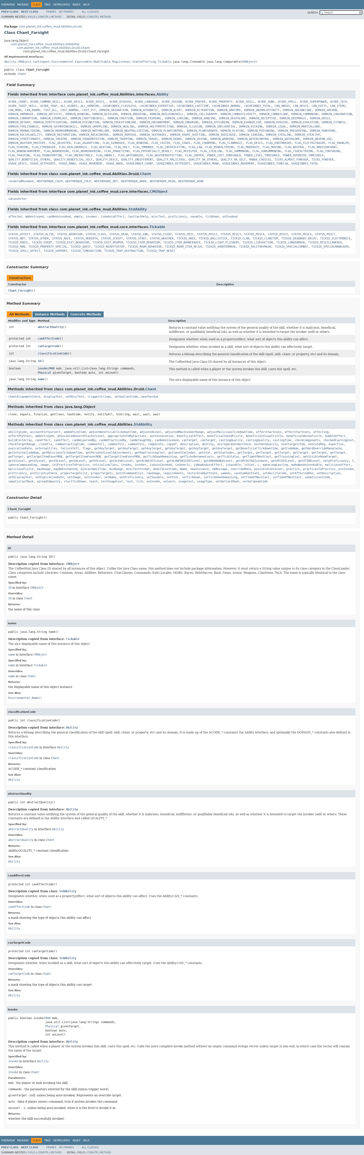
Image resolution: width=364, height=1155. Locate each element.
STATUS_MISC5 (278, 234)
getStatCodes (224, 452)
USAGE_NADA (114, 163)
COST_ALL (50, 110)
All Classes (90, 11)
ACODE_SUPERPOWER (313, 101)
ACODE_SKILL (245, 101)
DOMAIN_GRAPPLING (94, 126)
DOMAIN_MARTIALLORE (305, 126)
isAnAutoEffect (112, 216)
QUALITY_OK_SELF (233, 159)
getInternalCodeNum (23, 452)
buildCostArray (20, 440)
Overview (8, 4)
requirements (173, 473)
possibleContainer (268, 469)
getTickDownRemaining (160, 456)
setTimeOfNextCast (255, 477)
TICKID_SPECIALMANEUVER (330, 246)
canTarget (189, 440)
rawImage (153, 473)
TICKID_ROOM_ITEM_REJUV (183, 246)
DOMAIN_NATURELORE (95, 130)
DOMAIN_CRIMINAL (149, 118)
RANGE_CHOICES (260, 159)
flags (86, 448)
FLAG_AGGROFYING (86, 143)
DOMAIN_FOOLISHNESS (23, 126)
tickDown (212, 216)
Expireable (83, 61)
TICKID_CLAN (240, 238)
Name (183, 469)
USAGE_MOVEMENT (91, 163)
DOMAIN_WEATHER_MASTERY (26, 143)
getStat (204, 452)
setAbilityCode (274, 473)
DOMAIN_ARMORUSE (20, 114)
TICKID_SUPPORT (55, 250)
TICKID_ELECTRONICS (335, 238)
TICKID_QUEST (81, 246)
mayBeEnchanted (65, 469)
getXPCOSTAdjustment (252, 460)
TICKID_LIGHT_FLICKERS (221, 242)
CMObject (24, 61)
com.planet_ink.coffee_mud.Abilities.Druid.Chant (53, 47)
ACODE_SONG (266, 101)
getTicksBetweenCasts (197, 456)
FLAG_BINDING (138, 143)
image (44, 464)
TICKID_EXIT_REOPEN (107, 242)
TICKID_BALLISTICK (213, 238)
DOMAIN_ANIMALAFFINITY (262, 110)
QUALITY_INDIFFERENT (137, 159)
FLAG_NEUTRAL (295, 147)
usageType (204, 481)
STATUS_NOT (16, 238)
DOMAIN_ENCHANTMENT (155, 122)
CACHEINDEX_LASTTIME (193, 106)
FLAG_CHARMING (204, 143)
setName (110, 477)
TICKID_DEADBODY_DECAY (299, 238)
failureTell (69, 448)
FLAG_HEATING (101, 147)
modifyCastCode (165, 469)
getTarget (245, 452)
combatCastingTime (69, 444)
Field (31, 16)
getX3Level (57, 460)
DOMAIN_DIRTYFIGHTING (50, 122)
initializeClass (105, 464)
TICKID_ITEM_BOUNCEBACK (181, 242)
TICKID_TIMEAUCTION (86, 250)
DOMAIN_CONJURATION (337, 114)
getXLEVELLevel (121, 460)
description (189, 444)
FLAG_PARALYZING (117, 151)
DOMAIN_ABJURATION (113, 110)
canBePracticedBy (112, 440)
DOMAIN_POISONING (261, 130)
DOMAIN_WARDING (222, 139)
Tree (47, 4)
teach (93, 481)
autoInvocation (161, 436)
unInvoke (153, 481)
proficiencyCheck (43, 473)
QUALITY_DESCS (107, 159)
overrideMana (241, 469)
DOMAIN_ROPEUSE (124, 134)
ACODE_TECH (338, 101)
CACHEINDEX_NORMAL (226, 106)
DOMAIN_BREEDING (133, 114)
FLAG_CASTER (160, 143)
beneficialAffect (190, 436)
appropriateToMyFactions (127, 436)
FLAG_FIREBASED (43, 147)
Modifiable (102, 61)
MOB (52, 368)
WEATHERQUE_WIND (191, 181)
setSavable (154, 477)
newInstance (199, 469)
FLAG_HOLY (122, 147)
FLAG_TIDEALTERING (299, 151)
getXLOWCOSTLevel (149, 460)
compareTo (155, 444)
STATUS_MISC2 (207, 234)
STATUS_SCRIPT (112, 238)
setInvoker (92, 477)
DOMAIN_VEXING (196, 139)
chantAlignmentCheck (24, 396)
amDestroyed (34, 216)
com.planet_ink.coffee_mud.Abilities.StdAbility (45, 44)
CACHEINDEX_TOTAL (257, 106)
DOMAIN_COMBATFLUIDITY (238, 114)
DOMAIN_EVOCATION (304, 122)
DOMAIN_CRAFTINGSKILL (87, 118)
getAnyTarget (104, 448)
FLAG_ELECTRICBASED (310, 143)
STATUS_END (139, 234)
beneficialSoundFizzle (224, 436)
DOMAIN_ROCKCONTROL (94, 134)
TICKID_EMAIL (18, 242)
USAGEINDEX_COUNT (139, 163)
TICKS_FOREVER (322, 159)
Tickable (164, 61)
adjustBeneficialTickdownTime (112, 432)
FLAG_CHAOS (181, 143)
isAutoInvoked (161, 464)
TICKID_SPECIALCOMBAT (291, 246)
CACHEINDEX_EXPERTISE (156, 106)
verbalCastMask (227, 481)
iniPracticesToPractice (70, 464)
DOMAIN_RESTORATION (60, 134)
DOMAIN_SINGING (251, 134)
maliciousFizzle (20, 469)
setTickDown (191, 477)
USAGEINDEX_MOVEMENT (238, 163)
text (129, 481)
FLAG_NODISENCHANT (322, 147)
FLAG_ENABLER (338, 143)
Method (56, 16)
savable (196, 216)
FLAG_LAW (195, 147)
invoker (92, 216)
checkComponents (307, 440)
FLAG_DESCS (254, 143)
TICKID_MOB (16, 246)
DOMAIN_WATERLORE (286, 139)
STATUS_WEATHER (161, 238)
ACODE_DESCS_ (96, 101)
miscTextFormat (138, 469)
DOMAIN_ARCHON (326, 110)
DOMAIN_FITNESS (333, 122)
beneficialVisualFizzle (264, 436)
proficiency (177, 216)
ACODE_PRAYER (195, 101)
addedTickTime (75, 432)
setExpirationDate (49, 477)
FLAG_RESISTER (186, 151)
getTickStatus (228, 456)
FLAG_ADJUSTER (60, 143)
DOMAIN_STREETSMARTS (24, 139)
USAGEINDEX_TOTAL (304, 163)
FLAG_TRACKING (19, 155)
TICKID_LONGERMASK (290, 242)
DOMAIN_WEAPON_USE (317, 139)
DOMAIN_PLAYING (232, 130)
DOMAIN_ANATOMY (229, 110)
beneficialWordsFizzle (304, 436)
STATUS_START (136, 238)
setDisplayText (20, 477)
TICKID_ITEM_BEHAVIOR (143, 242)
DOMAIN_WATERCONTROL (253, 139)
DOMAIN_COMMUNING (304, 114)
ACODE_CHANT (17, 101)
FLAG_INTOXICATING (171, 147)
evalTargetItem (293, 444)
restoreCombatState (202, 473)
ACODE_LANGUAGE (146, 101)
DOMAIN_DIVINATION (85, 122)
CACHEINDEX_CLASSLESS (119, 106)
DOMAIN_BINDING (77, 114)
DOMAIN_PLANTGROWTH (202, 130)
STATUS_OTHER (38, 238)
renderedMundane (20, 181)
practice (293, 469)
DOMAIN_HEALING (123, 126)
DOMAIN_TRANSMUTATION (87, 139)
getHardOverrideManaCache (321, 448)
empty (78, 216)
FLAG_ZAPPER (194, 155)
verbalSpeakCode (255, 481)
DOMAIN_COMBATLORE (273, 114)
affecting (320, 432)
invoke (43, 368)
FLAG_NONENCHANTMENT (24, 151)
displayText (53, 396)
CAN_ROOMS (32, 110)
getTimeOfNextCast (256, 456)
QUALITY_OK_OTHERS (203, 159)
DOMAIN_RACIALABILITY (25, 134)
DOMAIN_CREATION (120, 118)
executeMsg (316, 444)
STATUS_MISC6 (301, 234)
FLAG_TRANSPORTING (47, 155)
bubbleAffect (335, 436)
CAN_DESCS (300, 106)
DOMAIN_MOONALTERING (24, 130)
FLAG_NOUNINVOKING (86, 151)
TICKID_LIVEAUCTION (257, 242)
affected (15, 216)
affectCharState (268, 432)
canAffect (42, 440)
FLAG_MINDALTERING (219, 147)
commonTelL (116, 444)
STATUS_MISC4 (254, 234)
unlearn (169, 481)
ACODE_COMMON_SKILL (45, 101)
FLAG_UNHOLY (105, 155)
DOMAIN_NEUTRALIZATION (130, 130)
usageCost (186, 481)
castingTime (282, 440)
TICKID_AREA (186, 238)
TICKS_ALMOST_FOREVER (291, 159)
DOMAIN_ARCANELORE (297, 110)
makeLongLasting (275, 464)
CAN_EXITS (319, 106)
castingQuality (230, 440)
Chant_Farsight (20, 290)
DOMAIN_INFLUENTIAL (220, 126)
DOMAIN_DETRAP (19, 122)
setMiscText (75, 396)
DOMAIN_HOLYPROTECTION (155, 126)
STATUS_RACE (61, 238)
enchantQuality (266, 444)
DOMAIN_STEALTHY (307, 134)
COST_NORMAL (69, 110)
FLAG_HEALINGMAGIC (73, 147)
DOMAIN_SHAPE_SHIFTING (187, 134)
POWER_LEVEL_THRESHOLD (262, 155)
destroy (208, 444)
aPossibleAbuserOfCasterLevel (80, 436)
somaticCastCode (317, 477)
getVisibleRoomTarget (320, 456)
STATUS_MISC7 (325, 234)
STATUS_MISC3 (231, 234)
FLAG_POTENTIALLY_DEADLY (152, 151)
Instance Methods (50, 314)
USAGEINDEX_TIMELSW (273, 163)
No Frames (66, 11)
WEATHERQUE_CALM (49, 181)
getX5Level (97, 460)
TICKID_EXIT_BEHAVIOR (72, 242)
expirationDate (20, 448)
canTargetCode (49, 346)
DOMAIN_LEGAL (276, 126)
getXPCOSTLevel (283, 460)
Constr (43, 16)
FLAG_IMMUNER (143, 147)
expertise (336, 444)
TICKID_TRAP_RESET (160, 250)
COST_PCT (89, 110)
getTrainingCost (287, 456)
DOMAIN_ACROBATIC (144, 110)
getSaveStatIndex (181, 452)
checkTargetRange (21, 444)
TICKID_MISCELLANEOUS (325, 242)
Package (23, 4)
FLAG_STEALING (211, 151)
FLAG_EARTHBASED (278, 143)
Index (76, 4)
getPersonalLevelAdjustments (108, 452)
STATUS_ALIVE (43, 234)
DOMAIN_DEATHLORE (232, 118)
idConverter (17, 198)
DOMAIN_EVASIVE (276, 122)
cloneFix (45, 444)
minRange (116, 469)
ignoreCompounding (22, 464)
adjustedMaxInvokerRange (184, 432)
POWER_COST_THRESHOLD (224, 155)
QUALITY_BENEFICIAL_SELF (73, 159)
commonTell (95, 444)
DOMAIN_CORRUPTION (22, 118)
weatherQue (149, 396)
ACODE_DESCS (73, 101)
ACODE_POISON (172, 101)
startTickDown (75, 481)
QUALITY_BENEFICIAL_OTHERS (29, 159)
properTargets (102, 473)
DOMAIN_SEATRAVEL (153, 134)
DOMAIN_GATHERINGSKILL (59, 126)
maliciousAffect (337, 464)
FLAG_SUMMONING (237, 151)
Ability (10, 61)
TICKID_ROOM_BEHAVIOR (145, 246)
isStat (249, 464)
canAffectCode (49, 338)
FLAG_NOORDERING (56, 151)
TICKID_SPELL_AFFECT (24, 250)
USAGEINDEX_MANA (206, 163)
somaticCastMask (20, 481)
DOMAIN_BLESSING (105, 114)
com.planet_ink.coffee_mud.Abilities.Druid (50, 26)
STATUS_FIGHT (161, 234)
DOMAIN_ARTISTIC (49, 114)
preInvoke (346, 469)
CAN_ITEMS (337, 106)
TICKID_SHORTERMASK (220, 246)
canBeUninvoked (59, 216)
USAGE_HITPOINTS (42, 163)
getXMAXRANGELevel (218, 460)
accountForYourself (45, 432)
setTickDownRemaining (220, 477)
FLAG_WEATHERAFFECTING (164, 155)
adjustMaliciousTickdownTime (230, 432)
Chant (22, 74)
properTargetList (73, 473)
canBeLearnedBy (84, 440)
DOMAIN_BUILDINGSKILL (166, 114)
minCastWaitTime (93, 469)
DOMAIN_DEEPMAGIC (293, 118)
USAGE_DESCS (17, 163)
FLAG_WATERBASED (130, 155)
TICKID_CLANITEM (265, 238)
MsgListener (121, 61)
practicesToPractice (319, 469)
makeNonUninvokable (306, 464)
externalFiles (46, 448)
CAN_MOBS (15, 110)
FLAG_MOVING (272, 147)
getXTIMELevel (309, 460)
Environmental (62, 61)
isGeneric (182, 464)
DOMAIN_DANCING (203, 118)
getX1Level (16, 460)
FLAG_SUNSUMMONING (267, 151)
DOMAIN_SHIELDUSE (222, 134)
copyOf (172, 444)
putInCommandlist (129, 473)
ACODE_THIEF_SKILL (22, 106)
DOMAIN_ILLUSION (189, 126)
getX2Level (36, 460)
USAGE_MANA (67, 163)
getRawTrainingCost (150, 452)
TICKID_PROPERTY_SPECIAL (47, 246)
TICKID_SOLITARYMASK (255, 246)
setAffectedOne (301, 473)
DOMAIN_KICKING (251, 126)
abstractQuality (50, 327)
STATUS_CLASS (96, 234)
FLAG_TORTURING (328, 151)
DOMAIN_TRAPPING (120, 139)
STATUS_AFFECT (19, 234)
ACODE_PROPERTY (220, 101)
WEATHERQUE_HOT (106, 181)
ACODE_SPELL (287, 101)
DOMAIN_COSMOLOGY (53, 118)
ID (39, 361)
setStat (172, 477)
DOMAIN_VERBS (172, 139)
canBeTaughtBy (140, 440)
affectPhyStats (20, 436)
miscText (158, 216)
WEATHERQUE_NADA (133, 181)
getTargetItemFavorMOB (44, 456)
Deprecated (61, 4)
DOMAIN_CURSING (177, 118)
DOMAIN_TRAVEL (147, 139)
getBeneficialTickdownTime (257, 448)
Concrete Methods (85, 314)
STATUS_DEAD (118, 234)
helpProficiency (336, 460)
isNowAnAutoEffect (208, 464)
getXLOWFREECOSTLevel (183, 460)
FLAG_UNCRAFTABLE (79, 155)
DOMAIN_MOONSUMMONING (60, 130)
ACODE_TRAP (48, 106)
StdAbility (137, 209)
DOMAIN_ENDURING (186, 122)
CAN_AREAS (282, 106)
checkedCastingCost (338, 440)
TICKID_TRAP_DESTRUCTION (123, 250)
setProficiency (131, 477)
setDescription (328, 473)
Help (86, 4)
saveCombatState (246, 473)
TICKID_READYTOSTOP (109, 246)
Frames (51, 11)
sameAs (226, 473)
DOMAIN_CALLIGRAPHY (202, 114)
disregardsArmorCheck (234, 444)
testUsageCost (112, 481)
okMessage (219, 469)
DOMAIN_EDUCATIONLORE (119, 122)
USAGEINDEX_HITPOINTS (173, 163)
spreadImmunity (48, 481)
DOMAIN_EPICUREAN (215, 122)
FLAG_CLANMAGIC (230, 143)
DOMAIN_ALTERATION (199, 110)
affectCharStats (297, 432)
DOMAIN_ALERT (172, 110)
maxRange (43, 469)
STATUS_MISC (184, 234)
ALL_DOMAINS (90, 106)
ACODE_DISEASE (120, 101)
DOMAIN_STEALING (278, 134)
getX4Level (77, 460)
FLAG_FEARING (18, 147)
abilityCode (17, 432)
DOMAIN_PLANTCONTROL (167, 130)
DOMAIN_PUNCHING (322, 130)
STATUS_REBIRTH (86, 238)
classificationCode (53, 353)
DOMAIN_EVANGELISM (246, 122)
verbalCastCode (126, 396)
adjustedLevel (151, 432)
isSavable (233, 464)
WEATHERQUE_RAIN (162, 181)
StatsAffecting (144, 61)
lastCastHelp (138, 216)
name (41, 379)
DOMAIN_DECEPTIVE (262, 118)
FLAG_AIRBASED (113, 143)
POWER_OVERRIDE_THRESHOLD (303, 155)
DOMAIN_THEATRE (55, 139)
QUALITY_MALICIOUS (171, 159)
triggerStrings (99, 396)
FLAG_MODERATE (248, 147)
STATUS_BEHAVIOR (69, 234)
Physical (44, 372)
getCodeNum (289, 448)
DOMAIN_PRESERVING (292, 130)
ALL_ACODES (68, 106)
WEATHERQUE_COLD (78, 181)
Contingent (41, 61)
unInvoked (229, 216)
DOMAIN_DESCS (320, 118)
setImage (74, 477)
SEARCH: (312, 12)
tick (139, 481)
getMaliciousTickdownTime (62, 452)
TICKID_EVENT (42, 242)
